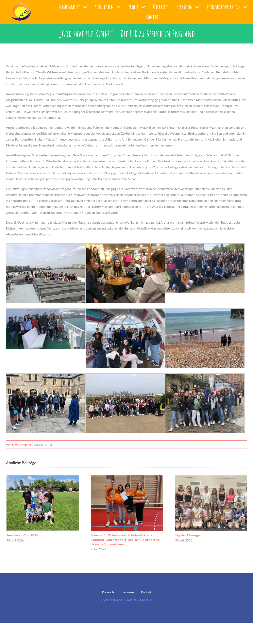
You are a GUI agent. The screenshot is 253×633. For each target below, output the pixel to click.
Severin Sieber (21, 444)
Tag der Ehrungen (188, 535)
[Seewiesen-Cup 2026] (42, 503)
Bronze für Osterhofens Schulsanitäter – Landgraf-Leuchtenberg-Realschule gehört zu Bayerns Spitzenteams (125, 539)
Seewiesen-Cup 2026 (22, 535)
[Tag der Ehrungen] (211, 503)
